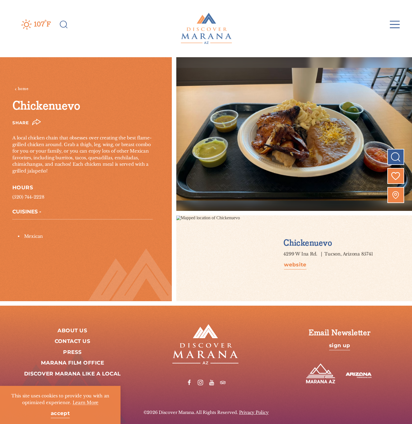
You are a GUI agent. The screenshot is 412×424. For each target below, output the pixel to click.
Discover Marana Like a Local (72, 374)
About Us (72, 330)
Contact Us (73, 341)
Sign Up (339, 345)
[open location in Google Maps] (208, 217)
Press (72, 352)
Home (23, 89)
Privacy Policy (254, 412)
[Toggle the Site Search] (64, 24)
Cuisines (25, 212)
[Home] (206, 24)
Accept (60, 413)
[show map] (395, 195)
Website (295, 265)
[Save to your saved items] (395, 176)
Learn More (86, 402)
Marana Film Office (72, 363)
